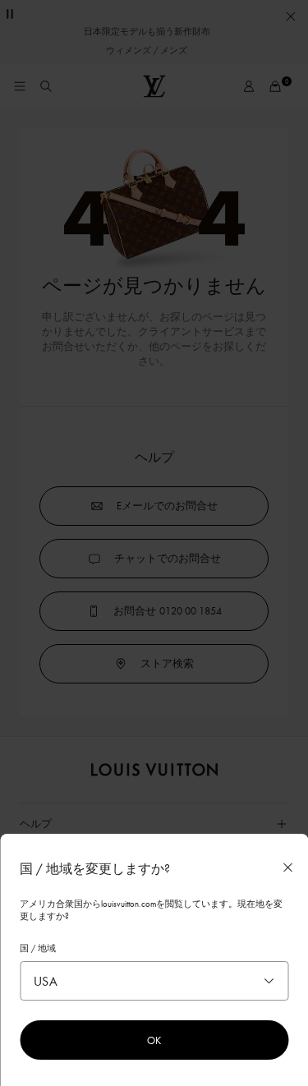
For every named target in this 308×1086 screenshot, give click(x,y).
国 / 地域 (38, 948)
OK (154, 1040)
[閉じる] (287, 867)
